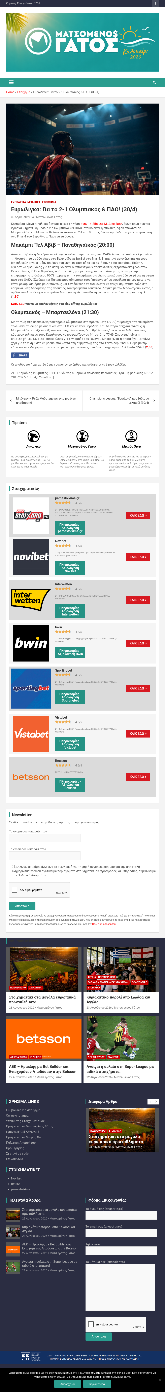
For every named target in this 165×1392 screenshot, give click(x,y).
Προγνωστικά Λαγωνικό (22, 1132)
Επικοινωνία (14, 1159)
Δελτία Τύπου (18, 1057)
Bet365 (15, 1184)
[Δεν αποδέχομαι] (160, 1380)
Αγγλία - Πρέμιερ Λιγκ (101, 977)
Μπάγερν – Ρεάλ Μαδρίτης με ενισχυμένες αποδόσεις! (46, 401)
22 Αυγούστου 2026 (21, 1077)
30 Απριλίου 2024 (22, 217)
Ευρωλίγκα (18, 202)
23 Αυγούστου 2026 (21, 1007)
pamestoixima (20, 1189)
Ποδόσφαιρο (18, 987)
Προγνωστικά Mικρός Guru (24, 1137)
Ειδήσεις (35, 1057)
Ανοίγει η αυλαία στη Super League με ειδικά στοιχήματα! (120, 1069)
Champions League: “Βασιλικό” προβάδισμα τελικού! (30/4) (119, 401)
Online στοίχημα (17, 1115)
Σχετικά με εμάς (17, 1153)
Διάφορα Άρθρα (102, 1101)
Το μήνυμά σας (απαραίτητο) (105, 1262)
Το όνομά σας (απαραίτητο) (28, 831)
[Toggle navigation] (11, 82)
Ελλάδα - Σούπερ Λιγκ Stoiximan (108, 982)
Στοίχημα (49, 202)
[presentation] (150, 1101)
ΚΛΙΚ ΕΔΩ (18, 304)
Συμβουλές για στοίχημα (23, 1110)
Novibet (16, 1178)
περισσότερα (97, 1384)
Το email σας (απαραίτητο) (27, 849)
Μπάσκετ (33, 202)
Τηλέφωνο (93, 1244)
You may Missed (23, 941)
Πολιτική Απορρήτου (104, 924)
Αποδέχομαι (67, 1384)
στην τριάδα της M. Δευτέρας (101, 224)
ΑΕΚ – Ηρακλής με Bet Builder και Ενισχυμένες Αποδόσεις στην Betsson (42, 1069)
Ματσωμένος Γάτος (49, 217)
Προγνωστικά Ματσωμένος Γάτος (29, 1126)
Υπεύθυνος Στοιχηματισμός (25, 1121)
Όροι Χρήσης (15, 1148)
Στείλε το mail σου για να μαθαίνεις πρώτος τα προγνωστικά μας (54, 822)
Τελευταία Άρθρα (24, 1200)
